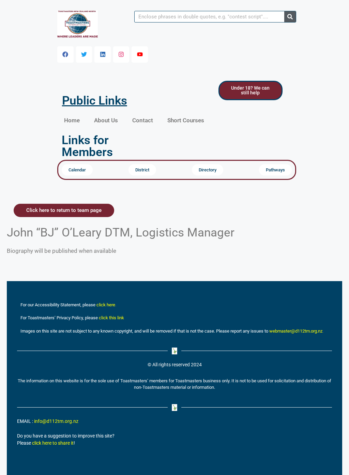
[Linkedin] (102, 54)
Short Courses (185, 120)
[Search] (290, 16)
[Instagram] (121, 54)
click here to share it (53, 443)
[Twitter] (84, 54)
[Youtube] (140, 54)
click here (105, 304)
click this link (111, 317)
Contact (142, 120)
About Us (106, 120)
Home (72, 120)
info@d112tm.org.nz (56, 421)
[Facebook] (65, 54)
